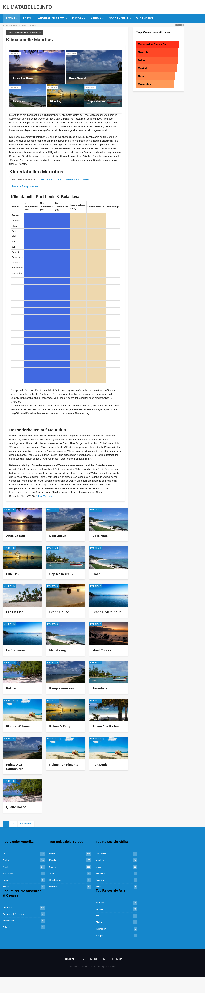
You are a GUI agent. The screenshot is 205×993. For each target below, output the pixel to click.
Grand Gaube (59, 612)
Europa (77, 18)
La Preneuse (15, 650)
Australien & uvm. (51, 18)
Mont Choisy (101, 650)
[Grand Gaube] (65, 595)
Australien (7, 907)
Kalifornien (8, 873)
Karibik (95, 18)
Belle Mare (18, 101)
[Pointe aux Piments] (65, 748)
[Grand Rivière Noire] (108, 595)
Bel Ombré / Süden (50, 179)
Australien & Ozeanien (13, 914)
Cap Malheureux (98, 101)
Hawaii (6, 886)
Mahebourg (57, 650)
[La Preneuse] (22, 633)
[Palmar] (22, 672)
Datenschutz (75, 959)
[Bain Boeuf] (93, 67)
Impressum (97, 959)
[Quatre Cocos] (22, 790)
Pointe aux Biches (105, 726)
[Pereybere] (108, 672)
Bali (97, 916)
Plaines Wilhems (18, 726)
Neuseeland (8, 920)
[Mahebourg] (65, 633)
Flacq (96, 574)
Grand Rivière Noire (106, 612)
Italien (52, 854)
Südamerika (145, 18)
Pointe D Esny (59, 726)
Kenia (98, 886)
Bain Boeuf (77, 78)
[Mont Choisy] (108, 633)
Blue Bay (55, 101)
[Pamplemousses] (65, 672)
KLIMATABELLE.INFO (27, 7)
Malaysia (100, 935)
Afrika (10, 18)
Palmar (11, 688)
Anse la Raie (22, 78)
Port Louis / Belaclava (23, 179)
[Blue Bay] (65, 95)
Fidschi (6, 927)
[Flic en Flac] (22, 595)
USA (5, 854)
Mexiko (6, 867)
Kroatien (53, 860)
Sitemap (116, 959)
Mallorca (53, 886)
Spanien (53, 867)
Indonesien (101, 929)
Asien (27, 18)
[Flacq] (108, 557)
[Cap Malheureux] (103, 95)
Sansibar (100, 880)
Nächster (25, 824)
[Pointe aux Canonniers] (22, 748)
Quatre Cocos (16, 807)
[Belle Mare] (28, 95)
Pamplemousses (61, 688)
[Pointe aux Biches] (108, 710)
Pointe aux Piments (63, 764)
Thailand (100, 902)
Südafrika (100, 873)
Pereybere (99, 688)
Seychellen (101, 854)
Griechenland (55, 880)
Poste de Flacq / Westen (25, 186)
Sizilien (52, 873)
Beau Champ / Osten (77, 179)
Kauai (5, 880)
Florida (6, 860)
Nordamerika (119, 18)
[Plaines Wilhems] (22, 710)
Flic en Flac (14, 612)
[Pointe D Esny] (65, 710)
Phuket (99, 922)
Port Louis (100, 764)
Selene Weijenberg (45, 496)
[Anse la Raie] (37, 67)
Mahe (98, 867)
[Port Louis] (108, 748)
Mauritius (15, 53)
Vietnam (99, 909)
